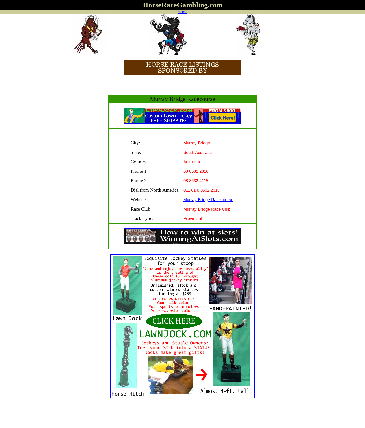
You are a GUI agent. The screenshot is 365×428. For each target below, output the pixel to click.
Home (182, 12)
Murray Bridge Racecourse (208, 199)
